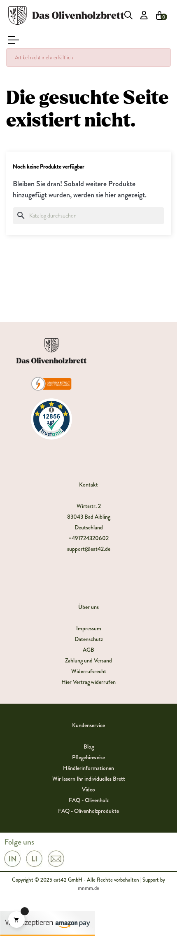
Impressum (88, 628)
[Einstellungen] (144, 15)
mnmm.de (88, 888)
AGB (88, 650)
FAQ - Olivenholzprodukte (88, 811)
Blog (89, 746)
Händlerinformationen (88, 768)
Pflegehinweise (88, 757)
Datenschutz (89, 639)
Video (88, 789)
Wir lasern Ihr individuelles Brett (88, 779)
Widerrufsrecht (88, 671)
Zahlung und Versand (88, 660)
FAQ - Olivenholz (89, 800)
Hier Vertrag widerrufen (88, 682)
